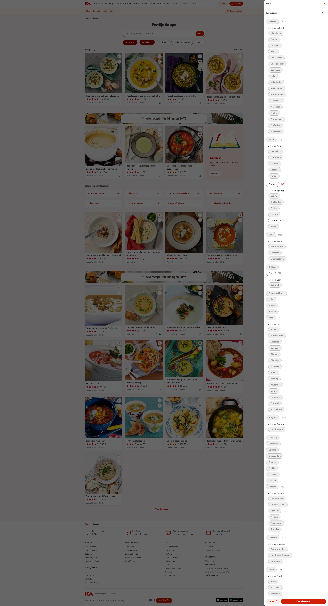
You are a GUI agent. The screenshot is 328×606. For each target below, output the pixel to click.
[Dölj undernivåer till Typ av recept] (323, 13)
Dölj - (283, 21)
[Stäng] (324, 3)
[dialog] (296, 303)
